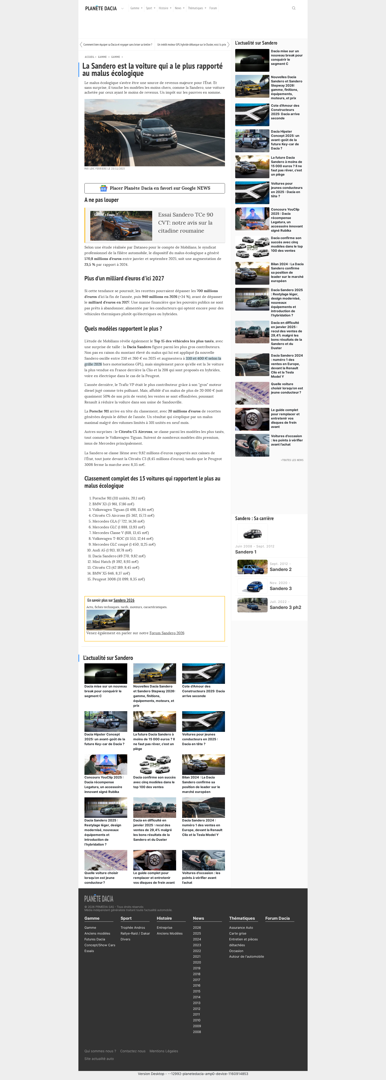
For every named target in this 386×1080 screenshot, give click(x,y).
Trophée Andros (133, 928)
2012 (196, 1009)
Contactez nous (133, 1051)
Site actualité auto (99, 1059)
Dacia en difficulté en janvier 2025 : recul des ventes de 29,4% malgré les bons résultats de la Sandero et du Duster (152, 830)
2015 (196, 991)
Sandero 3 (281, 588)
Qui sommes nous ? (100, 1051)
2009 (197, 1026)
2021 (196, 956)
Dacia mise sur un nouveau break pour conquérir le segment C (105, 691)
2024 (197, 939)
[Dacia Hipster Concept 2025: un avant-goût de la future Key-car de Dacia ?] (105, 721)
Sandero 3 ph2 (285, 607)
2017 (196, 980)
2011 (196, 1014)
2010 (196, 1020)
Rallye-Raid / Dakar (135, 933)
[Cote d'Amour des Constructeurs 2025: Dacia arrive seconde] (203, 673)
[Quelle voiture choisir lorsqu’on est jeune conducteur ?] (105, 860)
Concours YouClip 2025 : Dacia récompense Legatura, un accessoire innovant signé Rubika (287, 219)
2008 (197, 1032)
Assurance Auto (241, 928)
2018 (196, 974)
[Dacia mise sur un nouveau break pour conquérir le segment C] (105, 673)
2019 (196, 968)
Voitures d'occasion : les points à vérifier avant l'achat (201, 878)
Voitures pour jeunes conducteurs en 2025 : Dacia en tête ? (200, 739)
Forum (213, 8)
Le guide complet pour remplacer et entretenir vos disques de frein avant (154, 878)
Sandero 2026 (124, 600)
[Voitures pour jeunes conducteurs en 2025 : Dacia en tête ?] (203, 721)
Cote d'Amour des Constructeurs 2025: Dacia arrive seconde (203, 691)
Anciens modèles (97, 933)
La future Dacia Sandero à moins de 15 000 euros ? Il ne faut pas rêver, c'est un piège (286, 165)
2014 (196, 997)
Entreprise (164, 928)
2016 (196, 985)
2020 (197, 962)
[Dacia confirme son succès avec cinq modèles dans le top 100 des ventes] (154, 764)
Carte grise (237, 933)
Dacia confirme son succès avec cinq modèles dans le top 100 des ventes (154, 782)
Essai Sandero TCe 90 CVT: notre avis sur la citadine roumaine (185, 223)
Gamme (115, 56)
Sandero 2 (281, 569)
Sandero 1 (246, 551)
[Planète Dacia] (101, 8)
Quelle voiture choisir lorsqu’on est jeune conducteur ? (101, 878)
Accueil (89, 56)
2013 (196, 1003)
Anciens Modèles (170, 933)
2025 (197, 933)
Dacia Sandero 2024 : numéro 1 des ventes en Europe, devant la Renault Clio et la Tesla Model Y (287, 365)
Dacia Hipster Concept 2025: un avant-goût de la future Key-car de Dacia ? (104, 739)
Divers (125, 939)
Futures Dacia (94, 939)
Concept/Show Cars (99, 945)
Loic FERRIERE (98, 168)
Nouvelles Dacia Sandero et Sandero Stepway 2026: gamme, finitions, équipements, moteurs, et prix (154, 696)
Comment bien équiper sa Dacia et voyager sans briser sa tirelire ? (117, 44)
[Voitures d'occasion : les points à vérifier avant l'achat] (203, 860)
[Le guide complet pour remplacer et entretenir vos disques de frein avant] (154, 860)
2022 (197, 951)
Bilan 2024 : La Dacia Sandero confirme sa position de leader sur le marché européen (287, 272)
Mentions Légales (164, 1051)
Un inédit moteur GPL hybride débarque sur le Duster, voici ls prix (191, 44)
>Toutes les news (292, 460)
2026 (197, 928)
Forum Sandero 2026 (167, 633)
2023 (197, 945)
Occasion (236, 951)
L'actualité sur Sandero (256, 43)
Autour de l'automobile (246, 956)
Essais (89, 951)
